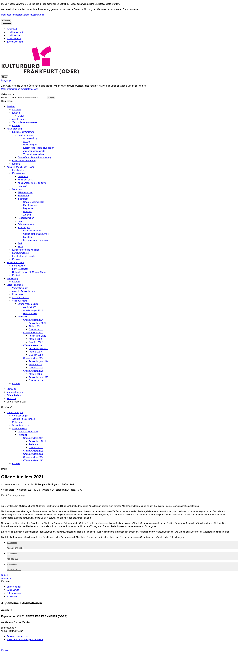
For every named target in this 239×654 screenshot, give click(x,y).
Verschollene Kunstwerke (24, 122)
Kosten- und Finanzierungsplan (38, 147)
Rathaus (27, 211)
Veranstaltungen (15, 284)
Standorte (17, 189)
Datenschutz (13, 589)
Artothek (11, 106)
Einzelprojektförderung (23, 131)
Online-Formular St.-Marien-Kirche (29, 272)
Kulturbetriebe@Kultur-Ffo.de (25, 639)
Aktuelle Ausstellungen (23, 291)
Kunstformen (18, 173)
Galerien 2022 (36, 342)
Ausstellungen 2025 (38, 377)
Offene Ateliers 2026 (28, 303)
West (20, 246)
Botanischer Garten (32, 230)
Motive (21, 115)
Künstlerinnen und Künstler (25, 249)
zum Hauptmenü (15, 32)
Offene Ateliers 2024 (33, 358)
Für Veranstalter (20, 268)
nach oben (6, 578)
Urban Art (22, 186)
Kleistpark (28, 236)
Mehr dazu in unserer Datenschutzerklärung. (23, 14)
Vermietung (12, 278)
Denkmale (23, 176)
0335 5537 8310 (19, 636)
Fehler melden (14, 593)
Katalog (16, 112)
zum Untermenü (14, 35)
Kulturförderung (14, 128)
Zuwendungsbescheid (34, 150)
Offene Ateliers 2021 (33, 319)
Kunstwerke (18, 170)
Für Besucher (18, 265)
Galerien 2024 (36, 367)
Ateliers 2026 (29, 307)
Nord (20, 221)
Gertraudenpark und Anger (36, 233)
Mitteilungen (18, 294)
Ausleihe (16, 109)
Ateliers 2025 (35, 373)
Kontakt (16, 125)
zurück (4, 574)
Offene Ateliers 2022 (33, 332)
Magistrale (28, 208)
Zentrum (27, 214)
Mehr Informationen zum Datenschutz (19, 88)
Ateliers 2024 (35, 364)
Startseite (11, 388)
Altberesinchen (25, 192)
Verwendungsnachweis (34, 154)
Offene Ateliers (19, 300)
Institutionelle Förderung (24, 160)
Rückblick (22, 316)
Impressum (12, 596)
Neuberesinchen (26, 217)
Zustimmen (6, 24)
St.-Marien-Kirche (15, 262)
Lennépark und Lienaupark (36, 240)
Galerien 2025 (36, 380)
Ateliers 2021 (35, 326)
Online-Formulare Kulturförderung (34, 157)
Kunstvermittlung (20, 252)
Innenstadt (23, 198)
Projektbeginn (30, 144)
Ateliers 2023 (35, 351)
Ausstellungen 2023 (38, 348)
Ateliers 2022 (35, 338)
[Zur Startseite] (40, 73)
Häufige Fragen (25, 135)
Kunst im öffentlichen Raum (20, 166)
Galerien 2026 (30, 313)
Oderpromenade (26, 224)
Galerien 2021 (36, 329)
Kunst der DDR (25, 179)
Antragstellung (30, 138)
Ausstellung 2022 (37, 335)
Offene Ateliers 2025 (33, 370)
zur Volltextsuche (15, 41)
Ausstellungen (19, 119)
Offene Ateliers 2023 (33, 345)
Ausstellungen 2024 (38, 361)
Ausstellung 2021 (37, 323)
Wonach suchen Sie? (11, 97)
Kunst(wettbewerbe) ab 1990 (32, 182)
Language (6, 80)
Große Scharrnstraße (33, 201)
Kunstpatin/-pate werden (24, 256)
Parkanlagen (24, 227)
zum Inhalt (12, 28)
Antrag (26, 141)
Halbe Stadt (23, 195)
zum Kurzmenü (14, 38)
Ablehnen (6, 20)
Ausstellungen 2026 (33, 310)
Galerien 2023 (36, 354)
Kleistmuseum (30, 205)
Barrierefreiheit (14, 586)
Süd (20, 243)
